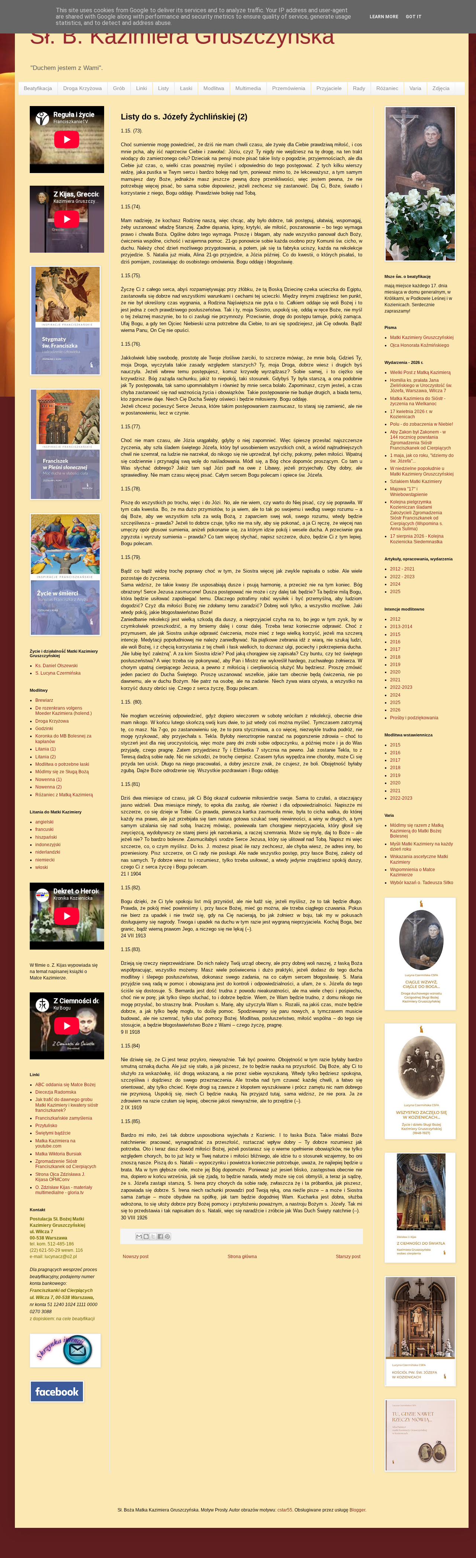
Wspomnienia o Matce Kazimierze (412, 872)
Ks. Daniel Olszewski (56, 665)
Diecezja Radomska (55, 1092)
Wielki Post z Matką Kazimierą (420, 372)
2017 (395, 649)
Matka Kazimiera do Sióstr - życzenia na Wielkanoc (418, 401)
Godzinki (44, 728)
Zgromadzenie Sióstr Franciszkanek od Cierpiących (65, 1164)
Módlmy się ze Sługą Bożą (62, 771)
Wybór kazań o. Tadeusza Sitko (421, 882)
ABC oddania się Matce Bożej (65, 1084)
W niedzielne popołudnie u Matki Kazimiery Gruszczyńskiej (422, 471)
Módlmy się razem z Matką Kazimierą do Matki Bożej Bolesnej (417, 831)
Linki (141, 88)
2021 (395, 679)
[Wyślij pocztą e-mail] (139, 1236)
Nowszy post (135, 1256)
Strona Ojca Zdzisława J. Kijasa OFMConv (60, 1177)
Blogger (357, 1510)
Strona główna (242, 1256)
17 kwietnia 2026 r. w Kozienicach (411, 414)
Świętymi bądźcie (53, 1133)
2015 (395, 634)
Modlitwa (213, 88)
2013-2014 (401, 626)
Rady (359, 88)
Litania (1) (45, 749)
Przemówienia (288, 88)
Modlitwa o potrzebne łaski (62, 764)
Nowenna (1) (48, 779)
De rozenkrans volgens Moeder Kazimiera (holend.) (63, 711)
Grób (119, 88)
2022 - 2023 (402, 576)
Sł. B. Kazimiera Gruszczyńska (182, 35)
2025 (395, 591)
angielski (44, 822)
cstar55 (284, 1510)
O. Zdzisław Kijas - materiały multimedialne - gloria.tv (63, 1190)
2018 (395, 657)
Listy (163, 88)
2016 (395, 641)
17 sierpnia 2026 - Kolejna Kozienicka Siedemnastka (417, 539)
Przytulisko (46, 1125)
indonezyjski (48, 844)
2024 (395, 584)
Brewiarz (44, 700)
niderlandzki (47, 852)
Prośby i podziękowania (414, 717)
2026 (395, 710)
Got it (414, 16)
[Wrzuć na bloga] (146, 1236)
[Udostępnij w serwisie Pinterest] (167, 1236)
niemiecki (45, 860)
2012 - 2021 (402, 569)
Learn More (384, 16)
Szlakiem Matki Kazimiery (416, 481)
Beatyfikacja (38, 88)
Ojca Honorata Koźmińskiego (419, 345)
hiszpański (46, 837)
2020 (395, 672)
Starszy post (348, 1256)
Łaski (186, 88)
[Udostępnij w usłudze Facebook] (160, 1236)
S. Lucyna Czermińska (58, 673)
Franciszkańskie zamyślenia (63, 1118)
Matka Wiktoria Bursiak (58, 1153)
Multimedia (248, 88)
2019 (395, 664)
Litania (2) (45, 756)
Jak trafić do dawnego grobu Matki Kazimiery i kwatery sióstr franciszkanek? (66, 1105)
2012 (395, 619)
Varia (415, 88)
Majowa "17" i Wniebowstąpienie (409, 491)
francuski (44, 829)
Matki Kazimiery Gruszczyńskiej (422, 337)
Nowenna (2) (48, 787)
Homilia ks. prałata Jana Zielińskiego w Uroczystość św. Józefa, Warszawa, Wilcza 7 (421, 386)
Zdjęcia (441, 88)
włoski (41, 867)
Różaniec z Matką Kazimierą (64, 794)
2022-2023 (401, 687)
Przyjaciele (329, 88)
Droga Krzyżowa (82, 88)
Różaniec (387, 88)
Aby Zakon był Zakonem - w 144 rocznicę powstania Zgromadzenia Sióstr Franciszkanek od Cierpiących (420, 440)
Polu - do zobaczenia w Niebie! (421, 424)
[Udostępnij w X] (153, 1236)
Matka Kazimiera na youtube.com (55, 1143)
